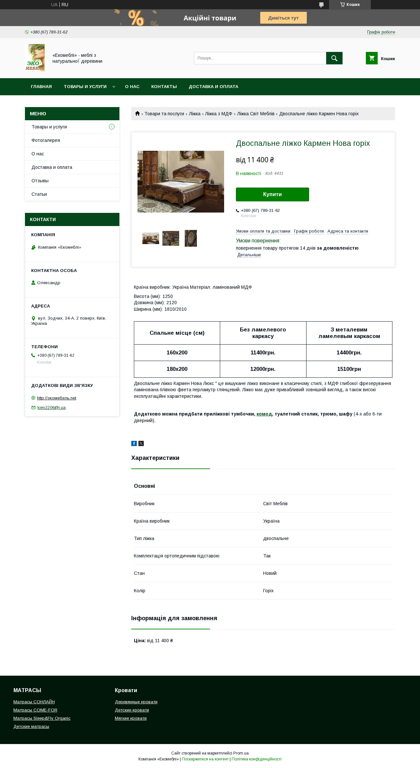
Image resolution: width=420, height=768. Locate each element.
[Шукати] (334, 58)
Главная (41, 86)
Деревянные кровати (136, 701)
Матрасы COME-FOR (35, 710)
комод (264, 414)
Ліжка (194, 113)
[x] (141, 444)
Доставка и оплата (213, 86)
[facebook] (134, 444)
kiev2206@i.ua (51, 407)
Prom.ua (241, 753)
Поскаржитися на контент (205, 759)
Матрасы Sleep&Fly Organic (42, 718)
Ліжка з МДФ (218, 113)
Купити (272, 194)
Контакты (164, 86)
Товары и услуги (85, 86)
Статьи (39, 194)
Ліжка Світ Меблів (256, 113)
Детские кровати (132, 710)
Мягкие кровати (131, 718)
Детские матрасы (31, 726)
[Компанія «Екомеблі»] (35, 69)
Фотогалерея (46, 140)
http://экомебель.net (56, 397)
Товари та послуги (164, 113)
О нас (132, 86)
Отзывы (40, 180)
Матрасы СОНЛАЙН (34, 701)
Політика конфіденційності (257, 759)
